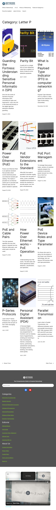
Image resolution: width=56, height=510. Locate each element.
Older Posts (50, 363)
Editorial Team (5, 436)
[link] (7, 482)
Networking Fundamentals (8, 397)
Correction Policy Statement (9, 433)
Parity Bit (26, 61)
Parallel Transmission (45, 314)
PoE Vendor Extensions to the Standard (28, 161)
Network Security (6, 401)
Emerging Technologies (8, 418)
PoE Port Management (45, 157)
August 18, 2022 (6, 190)
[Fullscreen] (19, 479)
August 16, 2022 (24, 190)
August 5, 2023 (6, 114)
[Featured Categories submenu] (43, 7)
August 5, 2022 (24, 271)
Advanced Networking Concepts (10, 404)
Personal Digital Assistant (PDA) (26, 316)
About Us (4, 461)
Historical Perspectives (8, 411)
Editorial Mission (6, 426)
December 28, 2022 (43, 106)
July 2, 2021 (23, 355)
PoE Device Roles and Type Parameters (45, 239)
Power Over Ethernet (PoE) (8, 159)
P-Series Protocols (9, 312)
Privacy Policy (5, 450)
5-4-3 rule (13, 483)
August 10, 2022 (6, 255)
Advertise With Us (6, 440)
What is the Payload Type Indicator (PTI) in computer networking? (45, 75)
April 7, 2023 (23, 77)
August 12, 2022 (42, 180)
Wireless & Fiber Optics (8, 415)
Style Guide (5, 429)
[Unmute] (8, 479)
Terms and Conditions (7, 457)
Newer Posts (6, 363)
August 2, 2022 (42, 266)
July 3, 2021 (5, 330)
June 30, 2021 (41, 341)
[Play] (6, 479)
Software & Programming (8, 408)
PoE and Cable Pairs (8, 233)
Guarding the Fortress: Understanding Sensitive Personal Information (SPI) (10, 75)
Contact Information (7, 447)
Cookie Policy (5, 454)
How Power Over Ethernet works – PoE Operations (27, 242)
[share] (47, 482)
